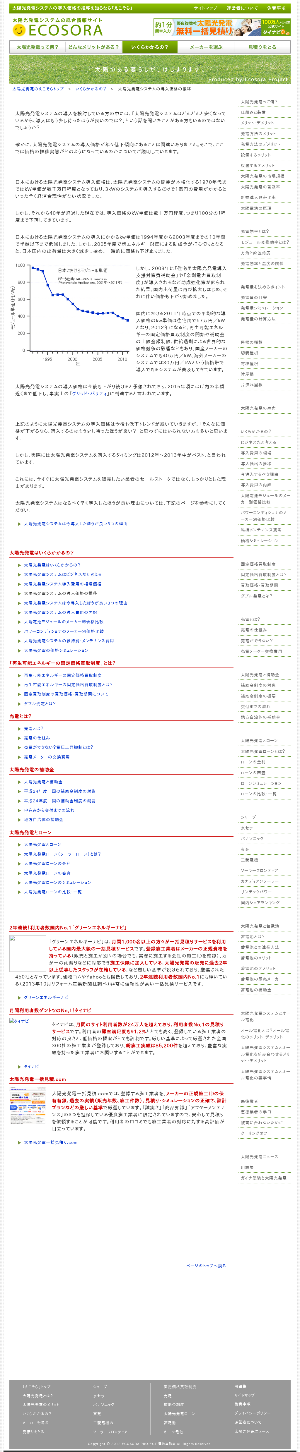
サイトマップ (206, 8)
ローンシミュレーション (261, 783)
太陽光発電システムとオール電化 (265, 1016)
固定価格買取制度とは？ (264, 575)
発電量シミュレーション (262, 308)
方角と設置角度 (256, 253)
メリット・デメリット (257, 123)
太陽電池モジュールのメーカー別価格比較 (266, 499)
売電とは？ (250, 619)
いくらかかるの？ (256, 432)
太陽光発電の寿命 (258, 408)
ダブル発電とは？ (257, 596)
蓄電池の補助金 (256, 990)
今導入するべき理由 (260, 474)
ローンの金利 (253, 762)
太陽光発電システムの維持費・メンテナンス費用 (69, 641)
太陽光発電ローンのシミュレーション (57, 883)
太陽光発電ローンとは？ (263, 751)
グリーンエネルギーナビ (46, 998)
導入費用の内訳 (256, 485)
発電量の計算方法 (258, 319)
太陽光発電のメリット (41, 1405)
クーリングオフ (254, 1133)
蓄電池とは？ (253, 937)
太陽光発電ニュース (260, 1157)
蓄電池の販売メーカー (262, 979)
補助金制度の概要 (258, 696)
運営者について (242, 8)
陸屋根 (247, 374)
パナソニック (252, 839)
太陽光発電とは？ (38, 1396)
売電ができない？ (257, 641)
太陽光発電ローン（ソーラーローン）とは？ (62, 854)
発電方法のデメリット (260, 144)
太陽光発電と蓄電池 (260, 926)
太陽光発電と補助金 (260, 675)
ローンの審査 (253, 773)
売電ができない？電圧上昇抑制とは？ (58, 747)
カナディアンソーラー (260, 881)
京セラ (247, 828)
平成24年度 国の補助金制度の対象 (60, 791)
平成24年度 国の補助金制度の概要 (60, 801)
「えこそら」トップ (37, 1387)
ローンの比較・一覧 (259, 794)
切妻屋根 (249, 353)
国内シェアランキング (260, 903)
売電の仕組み (254, 630)
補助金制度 (174, 1405)
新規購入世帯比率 (258, 197)
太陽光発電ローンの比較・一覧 (53, 892)
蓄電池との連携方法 (260, 947)
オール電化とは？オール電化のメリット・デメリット (265, 1034)
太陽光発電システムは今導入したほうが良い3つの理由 (76, 524)
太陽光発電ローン (179, 1414)
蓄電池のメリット (256, 958)
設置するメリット (256, 155)
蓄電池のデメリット (258, 969)
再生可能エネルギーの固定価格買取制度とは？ (68, 685)
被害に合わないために (262, 1123)
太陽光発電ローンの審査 (47, 873)
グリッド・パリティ (89, 393)
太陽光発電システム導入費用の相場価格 (63, 584)
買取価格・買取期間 (259, 585)
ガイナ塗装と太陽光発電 (264, 1178)
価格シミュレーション (260, 541)
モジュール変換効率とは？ (265, 242)
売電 (168, 1396)
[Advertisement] (264, 1288)
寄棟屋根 (249, 364)
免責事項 (276, 8)
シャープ (248, 817)
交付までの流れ (256, 707)
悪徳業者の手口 (256, 1112)
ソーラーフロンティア (259, 871)
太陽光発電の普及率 (260, 187)
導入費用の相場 (256, 453)
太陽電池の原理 (256, 208)
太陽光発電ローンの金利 (47, 863)
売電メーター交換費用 (261, 651)
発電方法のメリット (258, 134)
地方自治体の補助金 (260, 717)
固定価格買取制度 (258, 564)
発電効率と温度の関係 (262, 264)
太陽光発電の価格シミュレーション (56, 650)
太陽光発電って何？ (259, 102)
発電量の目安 (254, 298)
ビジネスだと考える (259, 442)
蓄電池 (170, 1423)
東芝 (245, 849)
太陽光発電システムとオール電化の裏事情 (265, 1075)
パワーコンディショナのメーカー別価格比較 (264, 516)
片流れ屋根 (252, 385)
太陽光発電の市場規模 (263, 176)
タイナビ (31, 1067)
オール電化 (173, 1432)
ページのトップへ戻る (206, 1266)
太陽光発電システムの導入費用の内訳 (60, 612)
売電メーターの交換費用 (47, 757)
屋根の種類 (252, 342)
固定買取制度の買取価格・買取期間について (66, 694)
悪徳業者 (249, 1101)
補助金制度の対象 (258, 685)
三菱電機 (249, 860)
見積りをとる (33, 1432)
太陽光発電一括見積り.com (51, 1142)
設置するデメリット (258, 166)
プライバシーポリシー (252, 1413)
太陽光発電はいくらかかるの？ (52, 565)
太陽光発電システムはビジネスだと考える (63, 574)
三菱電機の (103, 1423)
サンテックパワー (256, 892)
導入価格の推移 (256, 464)
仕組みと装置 (253, 112)
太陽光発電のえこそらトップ (38, 89)
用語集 (247, 1168)
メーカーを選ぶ (36, 1423)
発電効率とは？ (255, 231)
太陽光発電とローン (259, 741)
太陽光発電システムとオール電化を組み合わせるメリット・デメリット (265, 1054)
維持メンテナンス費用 (261, 530)
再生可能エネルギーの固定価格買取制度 (63, 675)
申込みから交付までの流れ (49, 810)
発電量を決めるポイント (263, 287)
